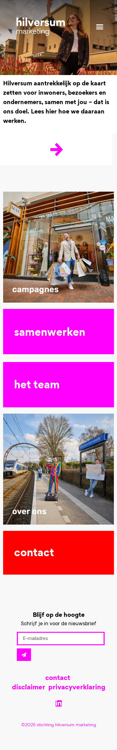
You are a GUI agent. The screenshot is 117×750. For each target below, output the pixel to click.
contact (57, 678)
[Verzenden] (24, 654)
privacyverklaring (76, 688)
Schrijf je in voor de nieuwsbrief (58, 623)
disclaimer (28, 688)
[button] (100, 27)
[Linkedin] (59, 703)
